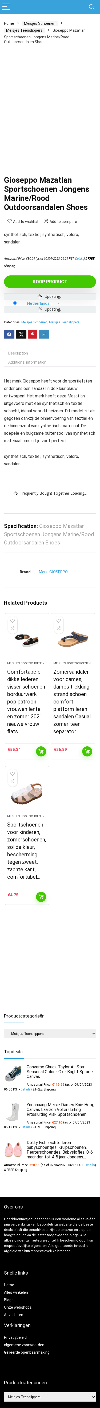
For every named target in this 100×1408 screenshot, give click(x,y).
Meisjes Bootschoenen (26, 663)
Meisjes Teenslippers (24, 30)
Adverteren (13, 1315)
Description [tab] (18, 353)
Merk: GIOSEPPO (53, 572)
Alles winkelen (16, 1292)
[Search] (91, 7)
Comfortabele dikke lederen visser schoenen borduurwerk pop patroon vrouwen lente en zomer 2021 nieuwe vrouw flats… (26, 702)
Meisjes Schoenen (39, 23)
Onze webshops (18, 1307)
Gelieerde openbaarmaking (27, 1352)
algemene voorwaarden (24, 1345)
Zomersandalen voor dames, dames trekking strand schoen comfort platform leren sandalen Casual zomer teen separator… (72, 702)
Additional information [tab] (27, 362)
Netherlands (38, 303)
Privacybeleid (15, 1337)
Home (9, 23)
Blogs (9, 1300)
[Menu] (6, 7)
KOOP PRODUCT (50, 281)
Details (79, 259)
